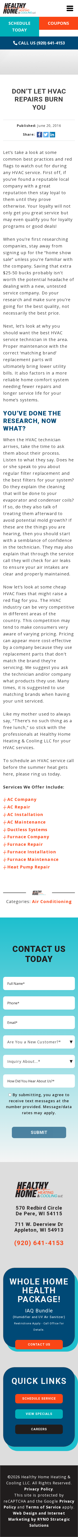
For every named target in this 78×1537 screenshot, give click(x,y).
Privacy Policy (38, 1488)
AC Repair (18, 807)
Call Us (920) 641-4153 (41, 43)
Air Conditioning (52, 901)
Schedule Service (39, 1398)
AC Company (21, 799)
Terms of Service (43, 1507)
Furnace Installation (31, 852)
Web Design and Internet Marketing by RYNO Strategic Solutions (39, 1519)
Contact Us (39, 1344)
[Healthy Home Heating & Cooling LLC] (19, 8)
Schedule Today (19, 26)
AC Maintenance (26, 822)
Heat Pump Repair (28, 867)
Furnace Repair (25, 844)
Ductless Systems (27, 829)
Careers (39, 1429)
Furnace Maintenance (33, 859)
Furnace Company (28, 836)
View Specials (39, 1414)
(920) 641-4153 (39, 1243)
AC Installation (25, 814)
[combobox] (39, 1042)
